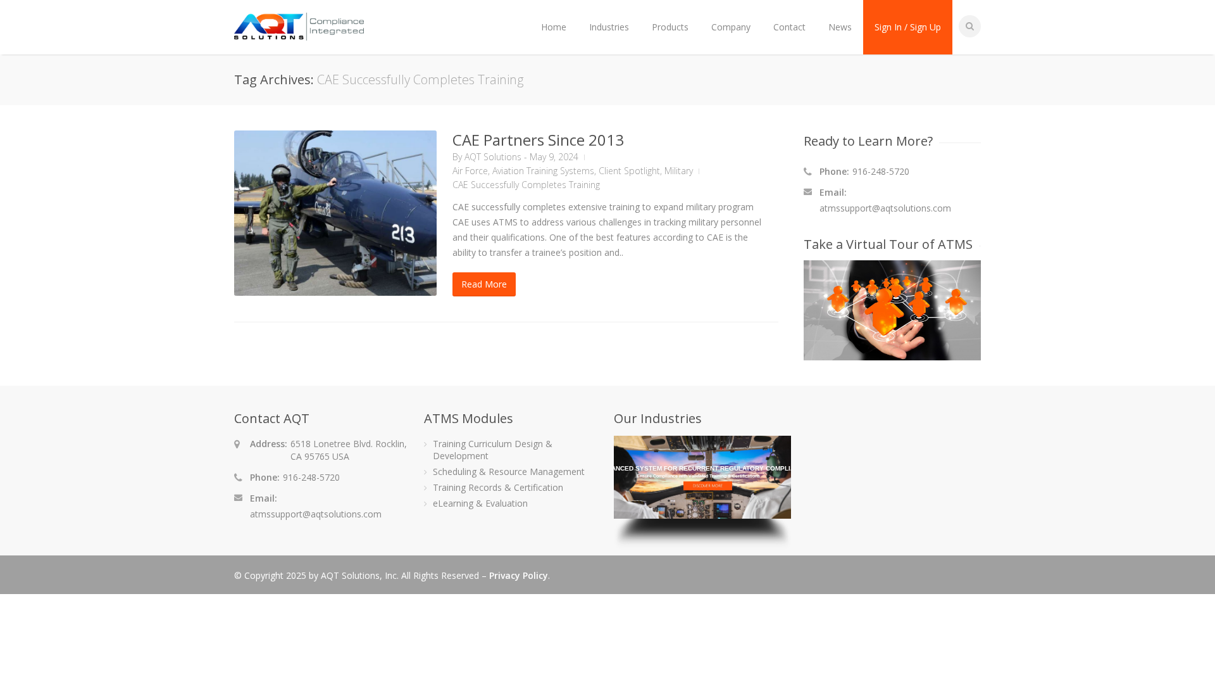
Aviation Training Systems (543, 171)
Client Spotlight (629, 171)
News (840, 27)
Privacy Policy (518, 575)
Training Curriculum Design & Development (492, 450)
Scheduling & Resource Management (509, 472)
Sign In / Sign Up (908, 27)
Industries (609, 27)
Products (670, 27)
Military (678, 171)
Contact (789, 27)
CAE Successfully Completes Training (526, 185)
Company (731, 27)
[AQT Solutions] (299, 34)
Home (553, 27)
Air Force (470, 171)
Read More (484, 284)
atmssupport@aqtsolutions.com (885, 208)
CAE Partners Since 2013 (538, 139)
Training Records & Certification (498, 487)
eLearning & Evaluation (480, 503)
